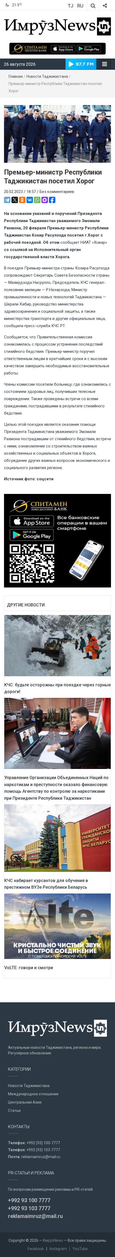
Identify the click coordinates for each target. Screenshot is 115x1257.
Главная (16, 76)
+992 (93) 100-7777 (43, 1143)
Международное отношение (33, 1094)
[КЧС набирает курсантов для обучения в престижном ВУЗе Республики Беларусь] (57, 838)
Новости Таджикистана (47, 76)
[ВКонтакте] (29, 200)
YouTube (80, 1249)
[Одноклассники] (22, 200)
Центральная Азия (24, 1102)
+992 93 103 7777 (29, 1208)
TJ (70, 6)
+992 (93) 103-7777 (43, 1150)
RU (80, 6)
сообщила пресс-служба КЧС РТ (34, 325)
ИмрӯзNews (53, 1240)
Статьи (14, 1110)
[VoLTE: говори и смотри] (57, 926)
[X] (14, 200)
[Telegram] (7, 200)
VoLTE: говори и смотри (28, 967)
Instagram (58, 1249)
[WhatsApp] (37, 200)
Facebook (36, 1249)
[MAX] (44, 200)
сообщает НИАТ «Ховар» (83, 242)
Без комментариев (57, 191)
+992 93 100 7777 (29, 1200)
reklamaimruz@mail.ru (40, 1157)
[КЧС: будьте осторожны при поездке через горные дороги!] (57, 645)
